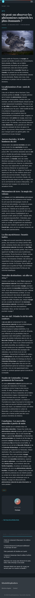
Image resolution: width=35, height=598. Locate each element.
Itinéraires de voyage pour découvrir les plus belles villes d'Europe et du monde (17, 561)
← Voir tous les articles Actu (10, 520)
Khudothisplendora (10, 583)
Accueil (4, 6)
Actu (8, 6)
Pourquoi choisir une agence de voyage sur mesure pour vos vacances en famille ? (16, 567)
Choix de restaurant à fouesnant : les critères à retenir (17, 541)
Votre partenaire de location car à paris (15, 551)
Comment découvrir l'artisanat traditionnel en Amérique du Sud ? (16, 546)
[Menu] (31, 1)
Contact (15, 588)
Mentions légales (6, 588)
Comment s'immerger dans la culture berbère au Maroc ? (17, 556)
